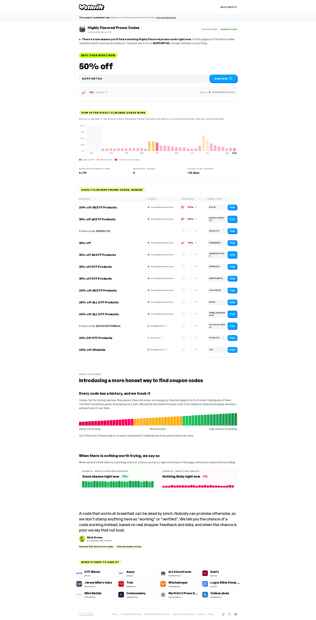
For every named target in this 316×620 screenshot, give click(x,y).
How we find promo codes (157, 614)
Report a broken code (183, 614)
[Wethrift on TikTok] (223, 614)
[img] (158, 139)
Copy (232, 207)
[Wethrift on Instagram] (229, 614)
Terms (211, 614)
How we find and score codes (96, 546)
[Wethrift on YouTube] (235, 614)
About (114, 614)
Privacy (201, 614)
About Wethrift (228, 7)
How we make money (166, 17)
